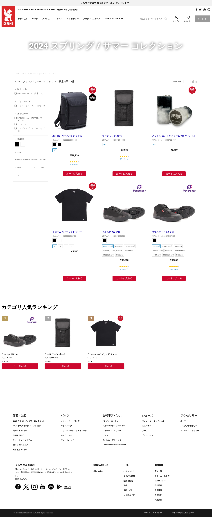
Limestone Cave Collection (114, 445)
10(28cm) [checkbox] (34, 159)
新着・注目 (23, 19)
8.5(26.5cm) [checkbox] (18, 159)
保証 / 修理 (128, 490)
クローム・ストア (162, 476)
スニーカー (146, 426)
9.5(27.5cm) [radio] (117, 250)
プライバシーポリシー (152, 513)
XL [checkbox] (26, 175)
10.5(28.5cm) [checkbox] (42, 159)
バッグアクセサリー (188, 426)
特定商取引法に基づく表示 (183, 513)
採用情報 (158, 490)
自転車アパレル (112, 415)
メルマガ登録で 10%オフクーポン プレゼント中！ (106, 3)
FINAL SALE (18, 435)
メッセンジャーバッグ (70, 421)
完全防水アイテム (20, 430)
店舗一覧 (158, 471)
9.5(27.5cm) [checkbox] (26, 159)
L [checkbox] (26, 167)
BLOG (67, 486)
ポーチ (183, 421)
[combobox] (153, 19)
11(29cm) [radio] (119, 255)
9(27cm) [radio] (106, 250)
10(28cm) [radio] (129, 250)
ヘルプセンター (130, 471)
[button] (192, 81)
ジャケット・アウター (112, 430)
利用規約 (158, 500)
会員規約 (158, 495)
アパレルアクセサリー (189, 430)
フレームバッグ (67, 440)
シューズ (58, 19)
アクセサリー (73, 19)
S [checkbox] (18, 175)
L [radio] (65, 246)
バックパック (66, 426)
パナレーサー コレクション (153, 421)
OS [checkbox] (42, 167)
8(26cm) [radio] (118, 246)
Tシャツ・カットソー (111, 421)
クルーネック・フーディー (114, 426)
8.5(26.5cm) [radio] (130, 246)
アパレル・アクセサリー (113, 440)
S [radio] (54, 246)
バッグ (35, 19)
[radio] (54, 144)
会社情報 (158, 485)
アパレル (46, 19)
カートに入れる (74, 173)
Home (17, 74)
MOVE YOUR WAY (114, 19)
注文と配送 (128, 481)
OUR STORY (160, 481)
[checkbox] (17, 144)
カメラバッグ (66, 435)
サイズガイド (129, 495)
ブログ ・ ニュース (91, 19)
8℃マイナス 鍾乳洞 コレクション (27, 426)
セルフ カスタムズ (20, 445)
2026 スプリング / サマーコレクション (29, 421)
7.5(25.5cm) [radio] (108, 246)
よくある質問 (129, 476)
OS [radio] (55, 150)
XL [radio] (71, 246)
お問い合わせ (98, 471)
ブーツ (145, 430)
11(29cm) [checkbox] (18, 167)
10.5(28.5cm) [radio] (108, 255)
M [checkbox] (34, 167)
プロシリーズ (147, 435)
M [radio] (60, 246)
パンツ (105, 435)
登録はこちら (21, 479)
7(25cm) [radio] (156, 246)
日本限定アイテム (20, 449)
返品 (125, 485)
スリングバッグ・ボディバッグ (74, 430)
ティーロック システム (22, 440)
